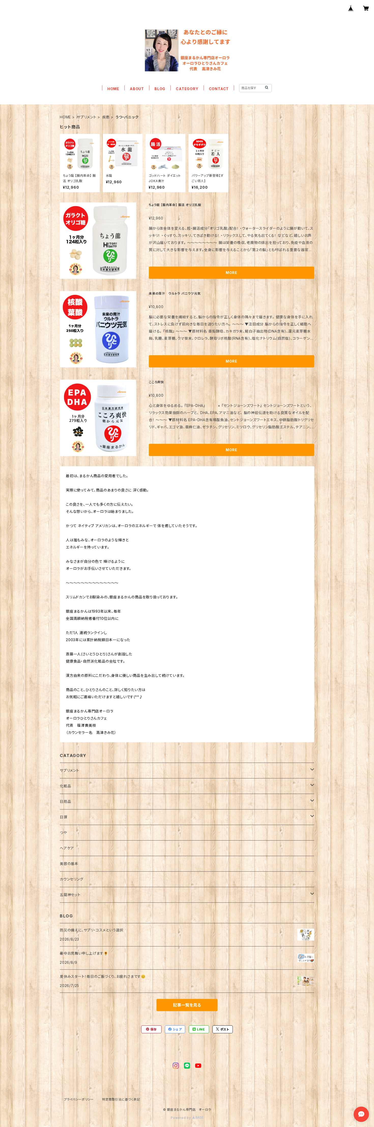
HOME (113, 89)
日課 (63, 817)
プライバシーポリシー (79, 1099)
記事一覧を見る (187, 1005)
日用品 (65, 801)
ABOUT (137, 89)
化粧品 (65, 786)
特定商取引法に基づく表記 (121, 1099)
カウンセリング (71, 879)
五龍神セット (70, 894)
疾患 (106, 117)
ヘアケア (67, 848)
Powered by (181, 1118)
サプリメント (86, 117)
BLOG (159, 89)
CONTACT (219, 89)
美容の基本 (69, 863)
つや (63, 832)
